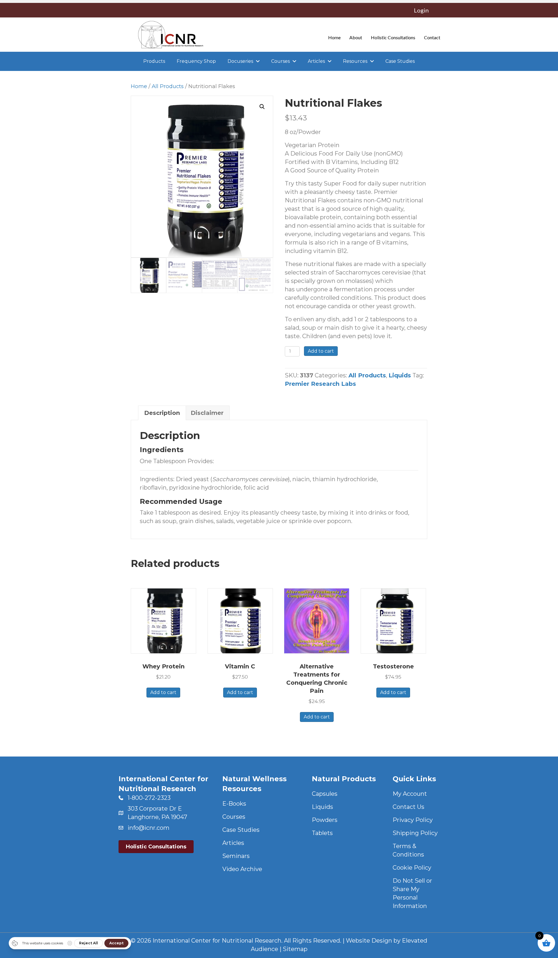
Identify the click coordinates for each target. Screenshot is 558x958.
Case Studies (241, 829)
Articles (233, 842)
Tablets (322, 832)
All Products (168, 86)
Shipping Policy (415, 832)
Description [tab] (162, 412)
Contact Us (408, 806)
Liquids (400, 375)
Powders (324, 819)
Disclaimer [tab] (207, 412)
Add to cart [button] (163, 692)
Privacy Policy (413, 819)
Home (139, 86)
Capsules (324, 793)
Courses (233, 816)
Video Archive (242, 869)
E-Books (234, 803)
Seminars (236, 855)
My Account (410, 793)
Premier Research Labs (320, 383)
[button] (262, 106)
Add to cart (321, 351)
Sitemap (295, 948)
